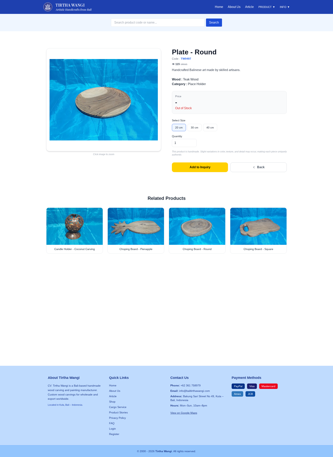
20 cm (179, 127)
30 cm (194, 127)
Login (112, 428)
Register (114, 434)
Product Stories (118, 412)
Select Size (178, 120)
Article (249, 6)
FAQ (111, 423)
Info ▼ (285, 6)
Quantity (177, 136)
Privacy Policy (117, 417)
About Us (234, 6)
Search (214, 22)
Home (219, 6)
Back (261, 167)
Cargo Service (117, 407)
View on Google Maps (183, 412)
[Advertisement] (166, 293)
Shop (112, 401)
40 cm (210, 127)
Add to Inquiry (200, 167)
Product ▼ (266, 6)
